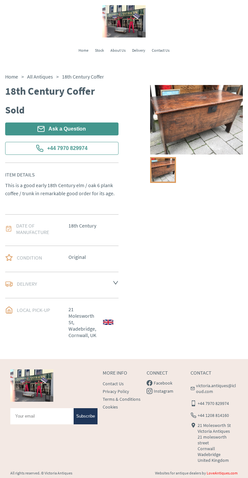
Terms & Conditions (121, 399)
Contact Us (161, 50)
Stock (99, 50)
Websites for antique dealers (178, 473)
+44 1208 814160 (213, 415)
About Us (118, 50)
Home (83, 50)
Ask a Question (67, 129)
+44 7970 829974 (67, 148)
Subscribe (85, 416)
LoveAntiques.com (222, 473)
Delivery (138, 50)
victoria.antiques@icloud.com (216, 388)
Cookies (110, 407)
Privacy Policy (116, 391)
